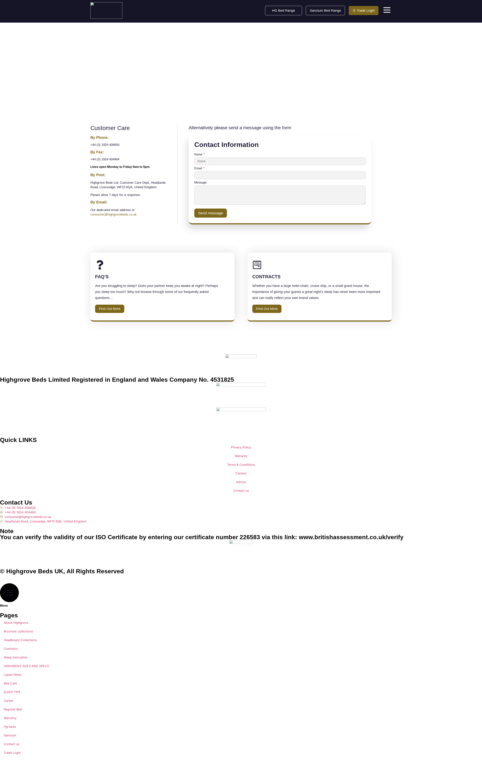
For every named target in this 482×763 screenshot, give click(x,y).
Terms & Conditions (241, 464)
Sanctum (10, 735)
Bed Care (10, 683)
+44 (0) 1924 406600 (104, 145)
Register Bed (13, 709)
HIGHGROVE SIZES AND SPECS (26, 666)
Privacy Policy (241, 447)
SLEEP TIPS (12, 692)
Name (198, 154)
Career (8, 701)
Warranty (241, 456)
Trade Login (12, 753)
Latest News (12, 675)
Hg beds (10, 727)
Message (200, 182)
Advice (241, 482)
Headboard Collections (20, 640)
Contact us (241, 490)
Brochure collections (18, 631)
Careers (241, 473)
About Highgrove (16, 623)
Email (198, 168)
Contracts (11, 649)
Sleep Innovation (15, 657)
